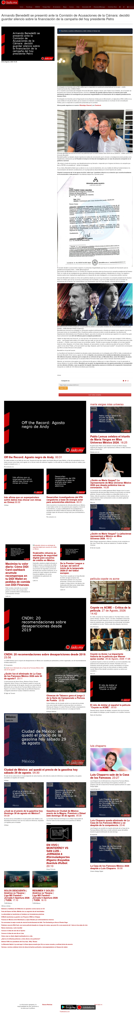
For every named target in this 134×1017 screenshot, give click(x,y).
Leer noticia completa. (95, 395)
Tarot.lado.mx (98, 1004)
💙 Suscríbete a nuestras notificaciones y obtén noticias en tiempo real (79, 31)
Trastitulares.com (65, 1011)
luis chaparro (98, 746)
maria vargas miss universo (107, 404)
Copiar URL (63, 388)
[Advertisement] (45, 531)
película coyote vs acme (104, 578)
